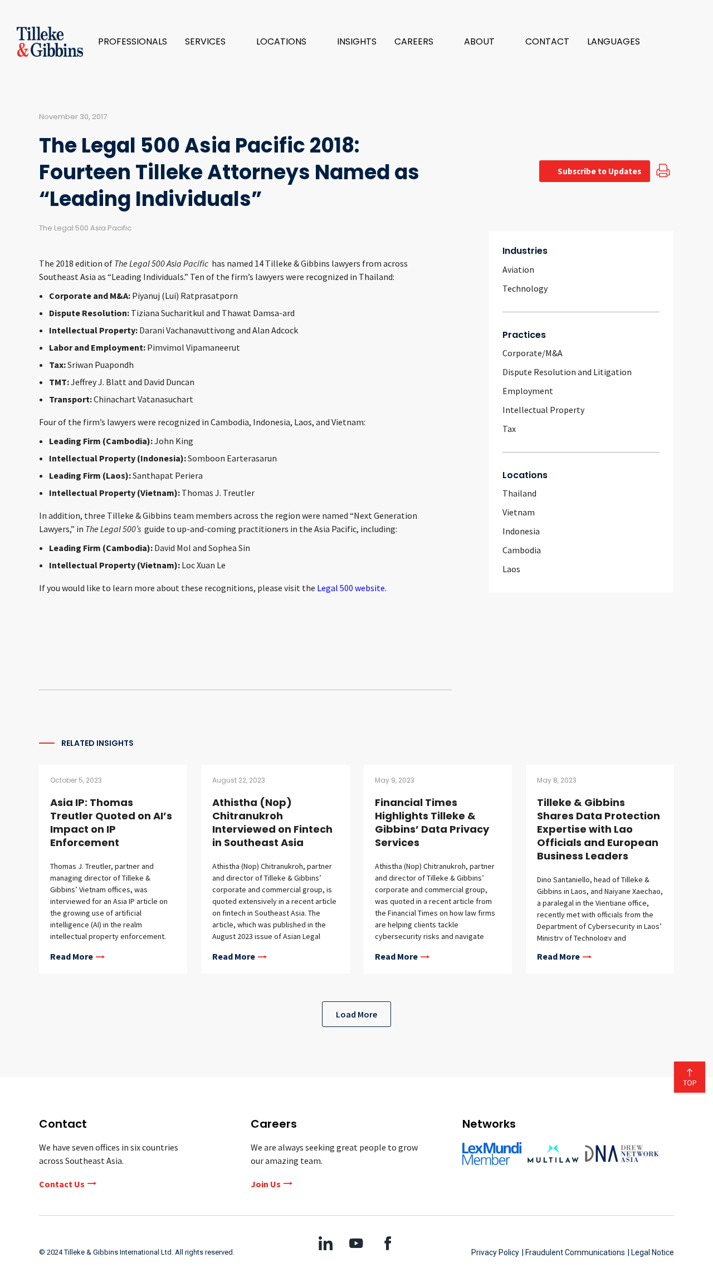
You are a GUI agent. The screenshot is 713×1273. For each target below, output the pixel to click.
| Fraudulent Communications (573, 1252)
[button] (211, 41)
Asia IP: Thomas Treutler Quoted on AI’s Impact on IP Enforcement (111, 822)
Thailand (519, 493)
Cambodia (521, 550)
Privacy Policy (495, 1252)
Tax (509, 428)
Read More (71, 957)
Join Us (266, 1184)
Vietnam (518, 512)
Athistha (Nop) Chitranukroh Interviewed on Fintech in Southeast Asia (272, 822)
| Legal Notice (651, 1252)
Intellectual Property (543, 409)
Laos (511, 568)
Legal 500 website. (352, 587)
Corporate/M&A (532, 352)
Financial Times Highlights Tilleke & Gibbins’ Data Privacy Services (432, 822)
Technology (525, 288)
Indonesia (521, 531)
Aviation (518, 269)
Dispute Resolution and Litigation (567, 371)
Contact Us (62, 1184)
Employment (527, 390)
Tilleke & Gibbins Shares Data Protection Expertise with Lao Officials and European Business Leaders (598, 829)
